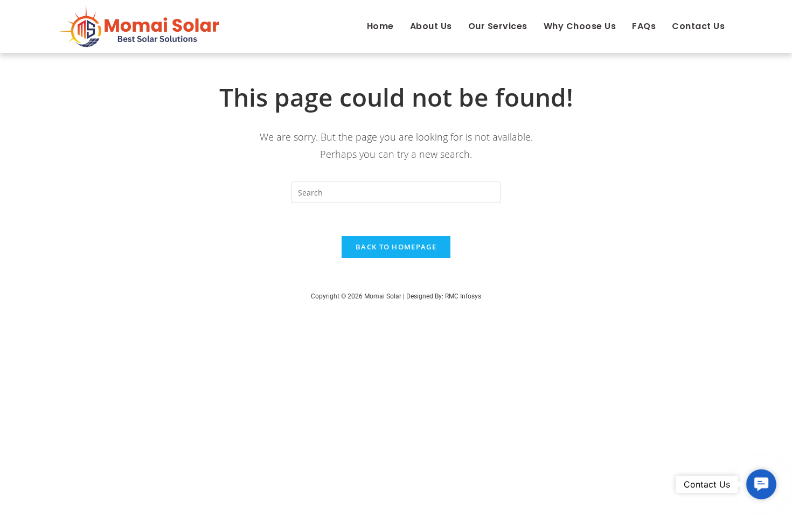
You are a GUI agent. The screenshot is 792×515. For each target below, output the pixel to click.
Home (380, 26)
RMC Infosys (463, 296)
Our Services (497, 26)
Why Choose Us (580, 26)
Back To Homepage (396, 247)
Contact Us (698, 26)
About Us (431, 26)
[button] (761, 484)
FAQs (644, 26)
